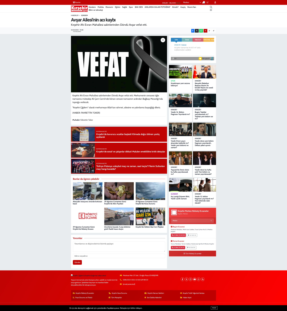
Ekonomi (109, 7)
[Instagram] (190, 279)
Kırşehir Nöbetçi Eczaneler (85, 293)
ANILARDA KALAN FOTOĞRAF (157, 7)
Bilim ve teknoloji (96, 10)
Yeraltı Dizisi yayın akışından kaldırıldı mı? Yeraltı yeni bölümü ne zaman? (180, 144)
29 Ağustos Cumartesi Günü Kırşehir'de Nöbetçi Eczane (84, 228)
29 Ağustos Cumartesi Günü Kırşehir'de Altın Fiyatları (115, 202)
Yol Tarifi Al (193, 235)
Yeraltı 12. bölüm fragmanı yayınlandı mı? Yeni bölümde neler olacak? (204, 199)
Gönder (77, 262)
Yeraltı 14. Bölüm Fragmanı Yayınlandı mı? (180, 113)
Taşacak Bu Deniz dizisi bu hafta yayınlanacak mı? (180, 172)
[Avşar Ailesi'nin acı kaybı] (119, 64)
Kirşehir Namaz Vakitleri (156, 293)
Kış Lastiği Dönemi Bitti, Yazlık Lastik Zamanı (180, 197)
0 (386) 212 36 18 (179, 247)
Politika (101, 7)
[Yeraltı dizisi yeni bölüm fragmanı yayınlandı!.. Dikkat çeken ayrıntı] (204, 129)
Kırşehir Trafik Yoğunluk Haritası (193, 293)
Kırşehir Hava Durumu (119, 293)
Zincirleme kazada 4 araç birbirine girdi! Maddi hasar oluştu (117, 228)
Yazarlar (77, 2)
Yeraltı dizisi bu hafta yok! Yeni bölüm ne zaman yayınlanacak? (203, 172)
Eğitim (117, 7)
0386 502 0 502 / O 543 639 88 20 (135, 280)
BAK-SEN (139, 7)
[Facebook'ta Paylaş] (192, 31)
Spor (131, 7)
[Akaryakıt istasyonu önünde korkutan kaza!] (87, 191)
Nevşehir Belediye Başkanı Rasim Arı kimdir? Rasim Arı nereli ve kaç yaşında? (204, 86)
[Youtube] (194, 279)
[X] (186, 279)
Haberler (74, 15)
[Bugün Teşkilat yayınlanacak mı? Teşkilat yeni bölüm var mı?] (204, 100)
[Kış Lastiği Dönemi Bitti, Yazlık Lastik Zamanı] (180, 185)
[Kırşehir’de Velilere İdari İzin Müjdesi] (150, 216)
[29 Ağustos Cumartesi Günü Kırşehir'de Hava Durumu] (150, 191)
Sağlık (124, 7)
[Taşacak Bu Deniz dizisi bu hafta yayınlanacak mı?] (180, 158)
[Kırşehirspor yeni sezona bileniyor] (180, 72)
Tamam (214, 308)
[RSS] (202, 279)
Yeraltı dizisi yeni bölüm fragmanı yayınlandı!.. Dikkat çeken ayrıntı (204, 143)
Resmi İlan (191, 7)
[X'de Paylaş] (197, 31)
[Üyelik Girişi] (214, 2)
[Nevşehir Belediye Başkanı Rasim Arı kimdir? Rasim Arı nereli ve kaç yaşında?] (204, 72)
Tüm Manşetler (116, 298)
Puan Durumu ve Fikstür (83, 298)
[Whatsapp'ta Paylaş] (201, 31)
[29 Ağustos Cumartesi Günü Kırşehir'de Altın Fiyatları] (119, 191)
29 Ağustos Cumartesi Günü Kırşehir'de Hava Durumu (146, 202)
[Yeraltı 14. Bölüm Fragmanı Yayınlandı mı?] (180, 100)
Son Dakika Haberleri (154, 298)
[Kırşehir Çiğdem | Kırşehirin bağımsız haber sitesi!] (79, 8)
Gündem (92, 7)
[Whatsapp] (198, 279)
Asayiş (183, 7)
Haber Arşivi (187, 298)
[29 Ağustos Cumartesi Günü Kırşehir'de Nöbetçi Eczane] (87, 216)
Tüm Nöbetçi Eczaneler (193, 254)
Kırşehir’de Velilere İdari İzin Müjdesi (150, 227)
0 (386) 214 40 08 (179, 235)
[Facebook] (182, 279)
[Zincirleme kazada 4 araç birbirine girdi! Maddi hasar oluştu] (119, 216)
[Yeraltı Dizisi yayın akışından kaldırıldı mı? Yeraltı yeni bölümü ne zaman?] (180, 129)
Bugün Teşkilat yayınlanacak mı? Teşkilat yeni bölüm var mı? (204, 115)
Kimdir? (175, 7)
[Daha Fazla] (205, 31)
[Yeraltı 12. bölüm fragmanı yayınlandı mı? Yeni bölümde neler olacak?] (204, 185)
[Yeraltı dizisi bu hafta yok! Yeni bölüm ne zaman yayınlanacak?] (204, 158)
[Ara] (211, 7)
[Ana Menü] (211, 10)
